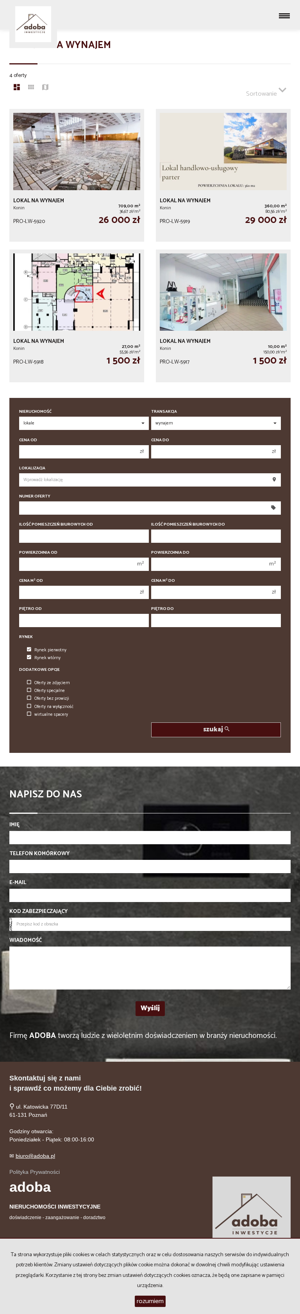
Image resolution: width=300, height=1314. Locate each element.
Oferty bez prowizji (51, 698)
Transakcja (164, 412)
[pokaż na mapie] (45, 88)
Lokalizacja (32, 468)
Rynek (26, 637)
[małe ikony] (31, 88)
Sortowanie (262, 94)
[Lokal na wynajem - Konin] (76, 175)
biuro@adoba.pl (35, 1156)
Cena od (28, 440)
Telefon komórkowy (39, 854)
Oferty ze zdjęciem (52, 682)
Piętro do (162, 609)
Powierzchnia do (170, 553)
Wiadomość (25, 941)
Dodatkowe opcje (39, 670)
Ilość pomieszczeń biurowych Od (56, 525)
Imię (14, 825)
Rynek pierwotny (50, 650)
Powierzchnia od (38, 553)
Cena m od (31, 581)
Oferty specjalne (49, 690)
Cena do (160, 440)
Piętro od (30, 609)
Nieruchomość (35, 412)
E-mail (17, 883)
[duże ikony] (16, 88)
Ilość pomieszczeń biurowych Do (188, 525)
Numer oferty (34, 496)
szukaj (214, 729)
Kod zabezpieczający (38, 912)
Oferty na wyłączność (53, 706)
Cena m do (163, 581)
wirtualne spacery (51, 714)
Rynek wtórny (47, 657)
